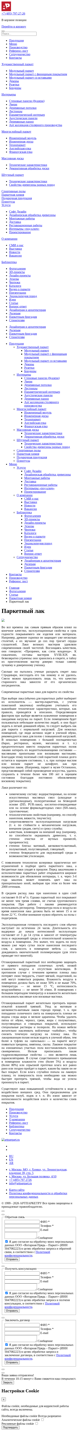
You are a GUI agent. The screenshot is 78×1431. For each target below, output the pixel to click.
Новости (14, 252)
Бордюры (15, 88)
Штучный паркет (13, 174)
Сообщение (45, 1237)
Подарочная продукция (17, 198)
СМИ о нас (16, 245)
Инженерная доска (21, 141)
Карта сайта (16, 1189)
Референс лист (18, 581)
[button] (3, 31)
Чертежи (14, 282)
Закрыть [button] (7, 1382)
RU (11, 1156)
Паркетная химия (13, 194)
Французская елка (20, 151)
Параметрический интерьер (27, 114)
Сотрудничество (19, 54)
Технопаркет (17, 145)
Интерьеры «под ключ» (24, 228)
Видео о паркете (19, 289)
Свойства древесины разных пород (32, 184)
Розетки (14, 84)
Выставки (15, 248)
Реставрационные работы (25, 225)
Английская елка (20, 148)
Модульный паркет (21, 70)
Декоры (14, 81)
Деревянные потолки (23, 107)
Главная (14, 587)
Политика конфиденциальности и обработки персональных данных (38, 1195)
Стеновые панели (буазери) (26, 101)
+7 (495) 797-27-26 (13, 13)
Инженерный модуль (22, 138)
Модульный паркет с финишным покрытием (38, 74)
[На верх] (3, 1211)
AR (11, 1163)
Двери (13, 104)
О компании (9, 238)
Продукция (16, 40)
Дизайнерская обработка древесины (32, 215)
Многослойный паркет (16, 131)
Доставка (15, 222)
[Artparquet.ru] (6, 10)
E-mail (44, 1229)
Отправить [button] (12, 1259)
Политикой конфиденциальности (27, 1253)
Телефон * (47, 1225)
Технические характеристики (28, 164)
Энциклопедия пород (23, 296)
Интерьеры (9, 94)
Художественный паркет (18, 64)
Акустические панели (23, 118)
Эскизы (14, 279)
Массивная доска (13, 158)
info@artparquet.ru (20, 1183)
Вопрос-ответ (18, 306)
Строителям (17, 320)
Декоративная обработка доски (29, 168)
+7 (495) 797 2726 (20, 1179)
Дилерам (14, 313)
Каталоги (15, 285)
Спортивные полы (14, 191)
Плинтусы (8, 201)
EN (11, 1159)
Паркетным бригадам (23, 316)
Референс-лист (18, 50)
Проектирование (20, 232)
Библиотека (9, 262)
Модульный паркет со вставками (30, 77)
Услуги (6, 205)
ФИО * (45, 1221)
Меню (13, 44)
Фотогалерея (17, 268)
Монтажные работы (22, 218)
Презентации (17, 292)
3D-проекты (17, 272)
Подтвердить (10, 1427)
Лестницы (15, 111)
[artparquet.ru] (11, 1139)
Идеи (12, 299)
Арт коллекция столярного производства (35, 125)
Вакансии (15, 255)
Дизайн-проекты (20, 275)
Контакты (15, 57)
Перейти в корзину (14, 26)
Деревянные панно (21, 121)
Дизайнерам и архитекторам (27, 310)
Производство (18, 47)
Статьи (13, 303)
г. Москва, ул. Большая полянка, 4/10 (32, 1176)
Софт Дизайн (17, 211)
